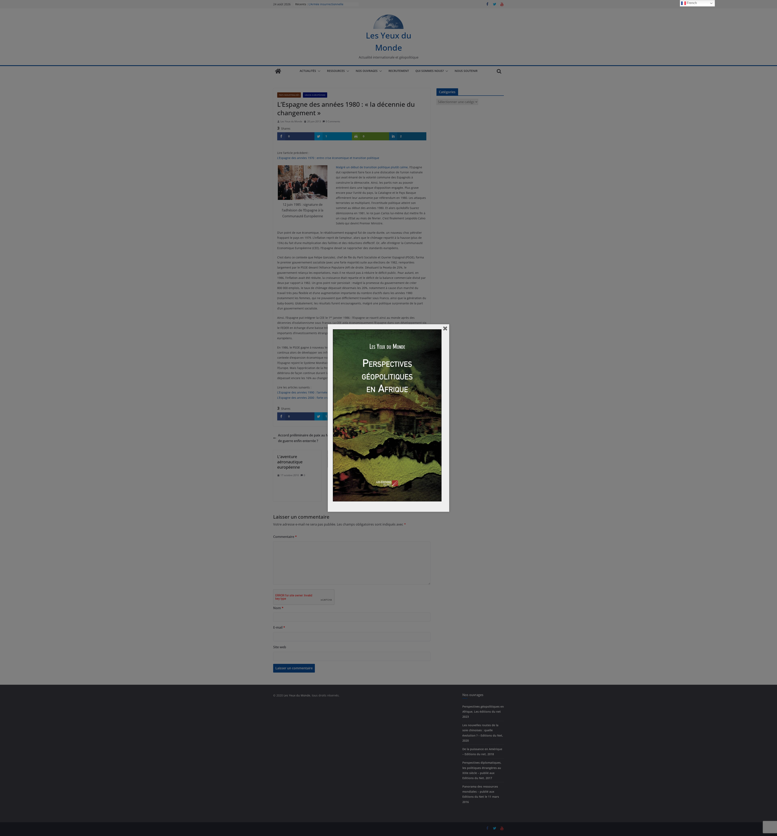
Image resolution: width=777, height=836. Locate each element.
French (691, 3)
